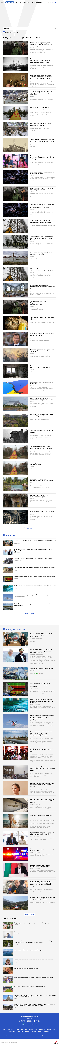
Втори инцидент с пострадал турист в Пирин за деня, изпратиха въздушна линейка (33, 595)
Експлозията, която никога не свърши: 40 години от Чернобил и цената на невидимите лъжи (41, 60)
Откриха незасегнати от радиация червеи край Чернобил (41, 189)
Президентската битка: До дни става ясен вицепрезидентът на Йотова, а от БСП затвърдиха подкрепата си (35, 995)
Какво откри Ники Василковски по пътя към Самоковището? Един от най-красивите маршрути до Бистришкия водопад (34, 941)
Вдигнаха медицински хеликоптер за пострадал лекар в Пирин (42, 898)
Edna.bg (40, 1031)
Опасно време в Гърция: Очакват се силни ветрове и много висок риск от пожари (42, 768)
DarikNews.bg (24, 1029)
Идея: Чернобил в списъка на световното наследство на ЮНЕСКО (42, 399)
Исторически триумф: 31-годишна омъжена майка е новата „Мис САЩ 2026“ (42, 749)
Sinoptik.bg (20, 1031)
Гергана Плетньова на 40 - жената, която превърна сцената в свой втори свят (33, 959)
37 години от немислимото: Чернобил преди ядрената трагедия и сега (42, 286)
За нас (7, 1036)
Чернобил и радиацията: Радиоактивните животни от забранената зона (39, 302)
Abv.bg (4, 1029)
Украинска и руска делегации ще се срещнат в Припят (42, 334)
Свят (32, 2)
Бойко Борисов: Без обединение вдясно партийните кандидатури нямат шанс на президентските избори (41, 883)
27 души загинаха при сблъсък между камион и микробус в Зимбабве (34, 576)
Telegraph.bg (47, 1031)
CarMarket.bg (47, 1029)
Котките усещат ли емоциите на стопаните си (27, 932)
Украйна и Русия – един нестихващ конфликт (41, 382)
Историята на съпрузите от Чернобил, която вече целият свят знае (41, 480)
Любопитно (38, 2)
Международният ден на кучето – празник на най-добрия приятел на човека (34, 923)
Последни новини (14, 629)
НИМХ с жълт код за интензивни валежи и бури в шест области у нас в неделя (35, 586)
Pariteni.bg (33, 1031)
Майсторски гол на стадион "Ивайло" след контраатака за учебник (33, 977)
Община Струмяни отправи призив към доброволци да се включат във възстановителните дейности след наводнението (35, 1004)
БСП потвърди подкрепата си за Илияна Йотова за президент (40, 865)
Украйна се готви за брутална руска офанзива (42, 318)
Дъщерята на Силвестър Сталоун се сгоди (26, 968)
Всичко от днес (29, 613)
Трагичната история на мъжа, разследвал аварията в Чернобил (41, 447)
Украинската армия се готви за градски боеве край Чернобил (40, 366)
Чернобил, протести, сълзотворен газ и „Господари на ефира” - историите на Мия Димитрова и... (42, 157)
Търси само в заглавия (11, 32)
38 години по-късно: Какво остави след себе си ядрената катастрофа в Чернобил (42, 238)
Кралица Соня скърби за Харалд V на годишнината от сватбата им (42, 833)
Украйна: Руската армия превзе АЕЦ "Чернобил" (42, 350)
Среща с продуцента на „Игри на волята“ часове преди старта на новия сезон (35, 541)
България (26, 2)
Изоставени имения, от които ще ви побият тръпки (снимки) (42, 512)
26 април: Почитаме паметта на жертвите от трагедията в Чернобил (42, 269)
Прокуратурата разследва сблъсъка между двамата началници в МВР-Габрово (42, 800)
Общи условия (22, 1036)
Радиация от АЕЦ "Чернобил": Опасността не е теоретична (40, 108)
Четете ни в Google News (31, 1024)
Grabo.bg (27, 1031)
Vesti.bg (9, 2)
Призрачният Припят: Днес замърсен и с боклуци (39, 496)
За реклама (14, 1036)
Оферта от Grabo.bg (34, 671)
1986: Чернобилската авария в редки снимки (42, 431)
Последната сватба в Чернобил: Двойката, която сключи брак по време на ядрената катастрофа (41, 76)
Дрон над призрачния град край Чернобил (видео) (40, 463)
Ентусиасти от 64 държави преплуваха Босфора (28, 950)
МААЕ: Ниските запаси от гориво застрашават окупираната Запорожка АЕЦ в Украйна (35, 604)
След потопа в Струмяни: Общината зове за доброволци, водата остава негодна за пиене (34, 568)
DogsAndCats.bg (39, 1029)
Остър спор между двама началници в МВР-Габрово (42, 849)
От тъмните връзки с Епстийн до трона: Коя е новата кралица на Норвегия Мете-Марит (33, 550)
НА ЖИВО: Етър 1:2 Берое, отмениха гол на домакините (30, 986)
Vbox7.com (10, 1029)
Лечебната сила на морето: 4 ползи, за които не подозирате (42, 816)
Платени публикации (42, 1036)
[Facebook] (29, 1037)
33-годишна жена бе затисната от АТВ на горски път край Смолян (33, 558)
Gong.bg (17, 1029)
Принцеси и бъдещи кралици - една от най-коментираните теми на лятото (42, 784)
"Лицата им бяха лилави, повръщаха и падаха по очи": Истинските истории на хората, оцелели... (42, 205)
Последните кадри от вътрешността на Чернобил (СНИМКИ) (42, 172)
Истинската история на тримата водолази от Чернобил (41, 124)
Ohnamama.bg (12, 1031)
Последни (19, 2)
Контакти (51, 1036)
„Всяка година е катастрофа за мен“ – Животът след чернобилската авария (42, 140)
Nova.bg (31, 1029)
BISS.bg (54, 1029)
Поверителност (31, 1036)
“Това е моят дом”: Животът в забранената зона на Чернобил (40, 221)
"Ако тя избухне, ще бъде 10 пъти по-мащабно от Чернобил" (42, 253)
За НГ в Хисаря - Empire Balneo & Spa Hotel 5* (42, 669)
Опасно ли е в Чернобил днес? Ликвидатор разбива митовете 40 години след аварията (41, 44)
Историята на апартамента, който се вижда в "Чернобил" (42, 415)
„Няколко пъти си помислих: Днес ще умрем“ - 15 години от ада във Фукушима (41, 92)
